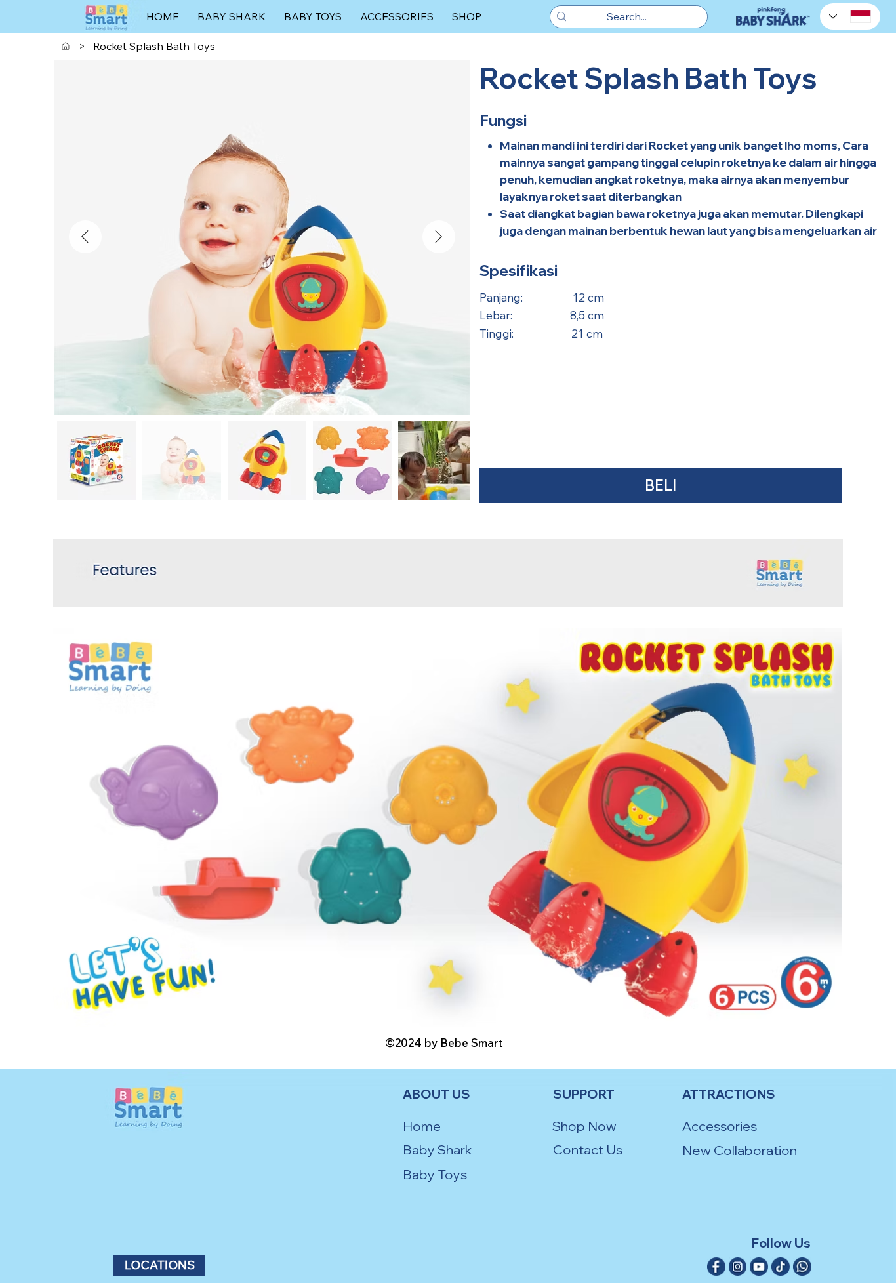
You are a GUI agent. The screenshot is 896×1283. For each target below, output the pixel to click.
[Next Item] (438, 236)
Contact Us (587, 1149)
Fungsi (503, 120)
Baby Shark (437, 1149)
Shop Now (584, 1126)
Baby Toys (435, 1174)
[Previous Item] (85, 236)
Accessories (719, 1126)
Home (422, 1126)
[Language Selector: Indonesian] (850, 16)
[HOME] (65, 46)
